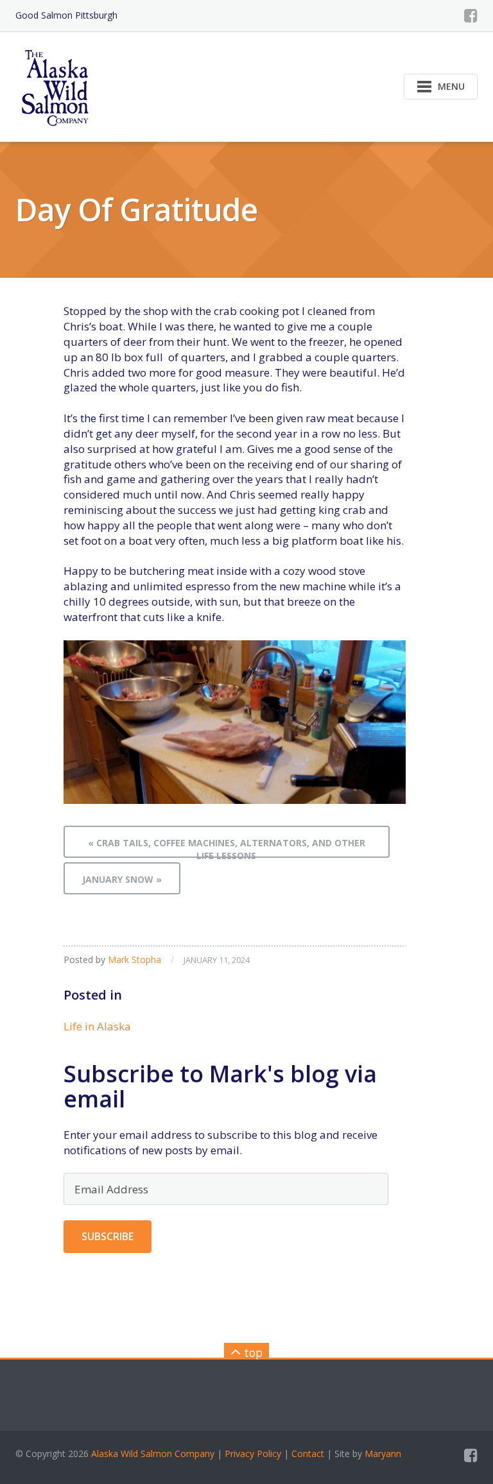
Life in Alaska (97, 1026)
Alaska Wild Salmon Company (152, 1453)
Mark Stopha (134, 959)
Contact (307, 1453)
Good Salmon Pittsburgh (66, 15)
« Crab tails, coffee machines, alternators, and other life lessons (226, 847)
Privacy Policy (253, 1453)
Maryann (383, 1453)
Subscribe (108, 1236)
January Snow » (122, 879)
